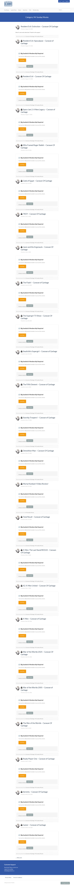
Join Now (22, 60)
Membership (36, 10)
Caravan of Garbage (29, 36)
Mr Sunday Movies (39, 36)
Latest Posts (14, 10)
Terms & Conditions (17, 877)
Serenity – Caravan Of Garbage (35, 792)
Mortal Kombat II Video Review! (35, 484)
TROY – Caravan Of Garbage (34, 214)
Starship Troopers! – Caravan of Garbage (39, 417)
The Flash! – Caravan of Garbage (36, 282)
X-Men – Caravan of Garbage (34, 619)
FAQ (60, 1)
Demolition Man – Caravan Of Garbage (38, 451)
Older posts (18, 857)
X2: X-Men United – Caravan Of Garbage (39, 586)
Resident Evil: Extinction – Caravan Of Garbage (39, 26)
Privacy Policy (8, 877)
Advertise (25, 10)
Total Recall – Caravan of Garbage (36, 517)
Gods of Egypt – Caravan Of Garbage (37, 181)
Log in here (29, 66)
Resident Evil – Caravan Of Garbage (37, 76)
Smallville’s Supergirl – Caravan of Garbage (40, 351)
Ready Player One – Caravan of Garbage (39, 759)
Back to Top (66, 883)
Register (67, 1)
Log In (63, 1)
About (19, 10)
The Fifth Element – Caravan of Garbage (39, 384)
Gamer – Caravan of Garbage (34, 825)
